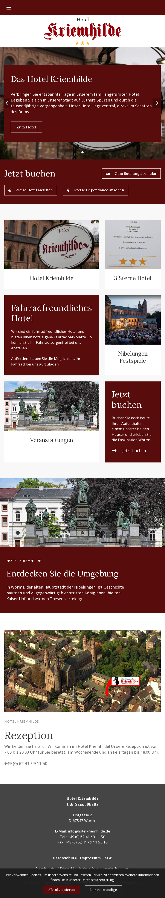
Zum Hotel (26, 127)
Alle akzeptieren (61, 889)
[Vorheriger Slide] (7, 103)
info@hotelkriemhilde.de (89, 831)
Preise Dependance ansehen (99, 190)
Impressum (90, 858)
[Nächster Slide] (157, 103)
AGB (108, 858)
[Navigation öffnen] (9, 7)
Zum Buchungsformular (136, 173)
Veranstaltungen (51, 440)
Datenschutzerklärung (97, 880)
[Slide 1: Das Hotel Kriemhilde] (82, 152)
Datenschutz (64, 858)
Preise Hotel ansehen (34, 190)
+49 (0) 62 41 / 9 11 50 (25, 763)
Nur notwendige (103, 889)
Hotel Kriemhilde (51, 278)
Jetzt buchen (134, 450)
